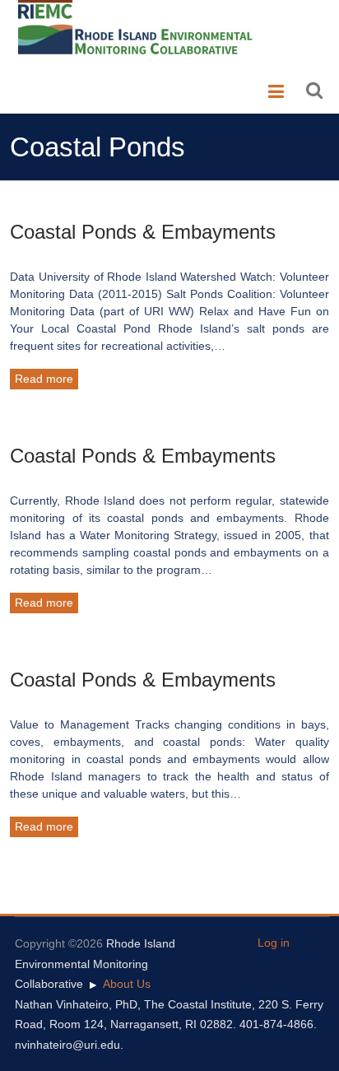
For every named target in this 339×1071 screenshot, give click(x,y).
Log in (274, 942)
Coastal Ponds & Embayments (143, 232)
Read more (44, 378)
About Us (127, 983)
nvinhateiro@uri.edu (67, 1044)
